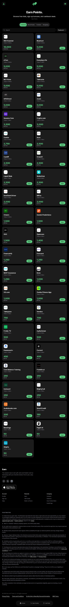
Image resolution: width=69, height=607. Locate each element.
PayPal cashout (19, 520)
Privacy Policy (42, 556)
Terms (32, 520)
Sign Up (4, 498)
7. (2, 547)
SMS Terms (33, 556)
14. (3, 583)
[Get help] (65, 4)
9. (2, 559)
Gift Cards (27, 498)
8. (2, 553)
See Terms (34, 19)
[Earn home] (34, 3)
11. (3, 571)
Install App (50, 503)
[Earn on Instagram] (3, 481)
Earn (29, 48)
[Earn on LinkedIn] (11, 481)
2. (2, 523)
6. (2, 541)
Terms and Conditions (18, 596)
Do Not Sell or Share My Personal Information (38, 596)
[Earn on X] (7, 481)
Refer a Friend (28, 501)
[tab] (23, 24)
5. (2, 535)
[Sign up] (4, 4)
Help (3, 501)
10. (3, 567)
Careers (49, 496)
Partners (49, 498)
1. (2, 515)
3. (2, 526)
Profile (4, 496)
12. (3, 576)
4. (2, 530)
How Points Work (51, 501)
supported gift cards (7, 520)
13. (3, 578)
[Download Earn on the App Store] (9, 487)
